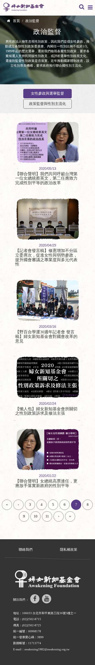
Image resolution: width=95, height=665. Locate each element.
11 (47, 516)
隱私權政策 (68, 549)
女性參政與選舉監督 (47, 93)
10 (35, 516)
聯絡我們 (26, 549)
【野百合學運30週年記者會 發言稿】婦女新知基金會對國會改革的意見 (46, 336)
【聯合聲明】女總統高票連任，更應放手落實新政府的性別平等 (46, 483)
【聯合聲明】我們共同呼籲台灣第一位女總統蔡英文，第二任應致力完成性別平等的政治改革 (46, 178)
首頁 (16, 21)
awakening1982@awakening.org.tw (46, 649)
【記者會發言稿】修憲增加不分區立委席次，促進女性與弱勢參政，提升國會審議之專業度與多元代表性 (46, 257)
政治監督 (32, 21)
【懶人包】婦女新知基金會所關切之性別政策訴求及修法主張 (46, 411)
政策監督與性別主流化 (47, 104)
